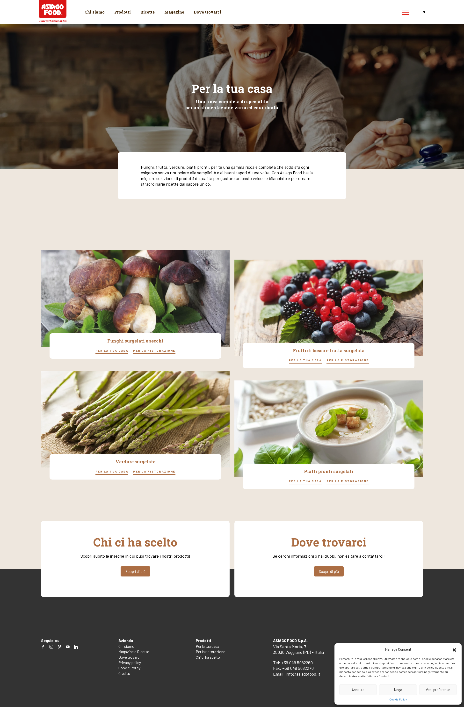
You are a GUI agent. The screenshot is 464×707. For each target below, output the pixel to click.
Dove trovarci (207, 12)
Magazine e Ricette (133, 651)
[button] (454, 649)
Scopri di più (135, 571)
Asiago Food (52, 11)
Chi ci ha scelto (208, 657)
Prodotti (122, 12)
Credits (124, 673)
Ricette (147, 12)
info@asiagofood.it (303, 674)
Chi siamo (95, 12)
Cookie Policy (398, 699)
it (416, 12)
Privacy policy (129, 662)
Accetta (358, 689)
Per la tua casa (112, 350)
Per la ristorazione (154, 350)
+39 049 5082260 (297, 662)
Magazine (174, 12)
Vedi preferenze (438, 689)
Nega (398, 689)
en (422, 12)
